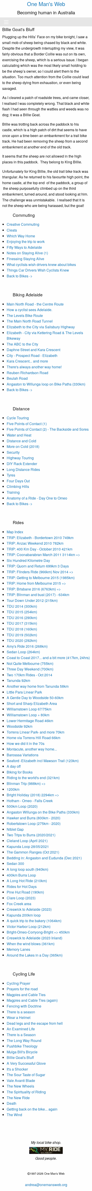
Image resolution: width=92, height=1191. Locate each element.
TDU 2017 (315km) (22, 623)
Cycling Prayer (18, 983)
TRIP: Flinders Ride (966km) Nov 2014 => (40, 571)
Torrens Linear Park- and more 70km (35, 732)
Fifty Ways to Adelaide (24, 247)
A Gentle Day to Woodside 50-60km (35, 697)
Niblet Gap (15, 829)
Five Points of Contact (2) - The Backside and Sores (48, 429)
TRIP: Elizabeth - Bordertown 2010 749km (40, 537)
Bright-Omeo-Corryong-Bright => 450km (38, 932)
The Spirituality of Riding (26, 1091)
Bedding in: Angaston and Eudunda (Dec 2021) (44, 857)
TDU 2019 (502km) (22, 634)
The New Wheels (20, 1086)
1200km (13, 789)
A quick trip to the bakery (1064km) (34, 920)
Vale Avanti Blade (21, 1080)
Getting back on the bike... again (32, 1109)
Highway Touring (20, 457)
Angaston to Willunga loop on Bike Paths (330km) (46, 384)
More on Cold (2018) (23, 446)
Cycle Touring (18, 417)
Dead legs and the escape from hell (35, 1023)
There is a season (21, 1011)
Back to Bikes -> (19, 275)
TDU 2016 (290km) (22, 617)
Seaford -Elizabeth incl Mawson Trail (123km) (43, 760)
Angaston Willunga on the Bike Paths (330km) (43, 812)
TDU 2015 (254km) (22, 611)
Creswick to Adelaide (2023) (29, 909)
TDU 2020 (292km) (22, 640)
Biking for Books (20, 772)
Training (13, 492)
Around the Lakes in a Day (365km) (35, 955)
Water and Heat (19, 435)
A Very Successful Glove (26, 1063)
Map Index (15, 531)
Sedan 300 (15, 863)
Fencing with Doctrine (24, 1006)
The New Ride (18, 1097)
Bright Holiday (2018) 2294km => (33, 794)
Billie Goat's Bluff (20, 1057)
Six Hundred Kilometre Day (28, 560)
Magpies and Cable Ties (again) (32, 1000)
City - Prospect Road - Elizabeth (32, 355)
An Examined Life (21, 1028)
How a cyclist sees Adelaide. (29, 309)
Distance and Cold (21, 440)
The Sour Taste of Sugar (26, 1074)
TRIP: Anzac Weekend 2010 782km (35, 543)
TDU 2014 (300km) (22, 606)
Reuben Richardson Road (27, 372)
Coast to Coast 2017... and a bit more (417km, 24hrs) (48, 657)
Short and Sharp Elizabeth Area (32, 703)
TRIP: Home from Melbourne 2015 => (36, 583)
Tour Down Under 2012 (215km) (32, 600)
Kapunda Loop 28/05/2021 (28, 846)
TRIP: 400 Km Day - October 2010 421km (39, 549)
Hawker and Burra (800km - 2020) (33, 817)
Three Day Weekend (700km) (30, 669)
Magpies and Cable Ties (26, 994)
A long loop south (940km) (27, 869)
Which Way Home (21, 235)
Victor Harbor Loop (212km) (28, 926)
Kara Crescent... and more (27, 361)
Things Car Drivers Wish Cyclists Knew (38, 270)
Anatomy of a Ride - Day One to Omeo (37, 498)
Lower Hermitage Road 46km (30, 720)
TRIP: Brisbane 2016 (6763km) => (34, 589)
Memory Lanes (18, 949)
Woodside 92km (19, 726)
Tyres (11, 475)
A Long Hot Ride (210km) (27, 880)
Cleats (12, 230)
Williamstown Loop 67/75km (29, 709)
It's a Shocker (17, 1069)
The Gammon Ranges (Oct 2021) (33, 852)
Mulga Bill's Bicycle (22, 1051)
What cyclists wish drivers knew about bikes (41, 264)
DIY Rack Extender (22, 463)
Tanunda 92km (18, 680)
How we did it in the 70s (25, 743)
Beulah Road (17, 378)
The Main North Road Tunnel (30, 321)
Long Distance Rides (23, 469)
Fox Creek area (19, 903)
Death (11, 1103)
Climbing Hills (18, 486)
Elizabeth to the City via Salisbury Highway (41, 326)
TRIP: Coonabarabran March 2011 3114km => (43, 554)
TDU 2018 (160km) (22, 629)
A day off (14, 766)
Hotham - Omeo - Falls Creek (30, 800)
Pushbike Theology (22, 1046)
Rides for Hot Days (22, 886)
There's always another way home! (34, 366)
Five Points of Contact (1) (27, 423)
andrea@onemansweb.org (46, 1184)
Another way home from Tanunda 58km (38, 686)
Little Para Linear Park (24, 692)
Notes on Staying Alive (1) (27, 252)
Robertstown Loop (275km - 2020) (34, 823)
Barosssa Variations (22, 754)
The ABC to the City (22, 344)
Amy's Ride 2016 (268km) (27, 646)
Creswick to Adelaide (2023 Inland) (34, 937)
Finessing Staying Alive (25, 258)
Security (13, 452)
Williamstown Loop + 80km (28, 714)
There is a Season (21, 1034)
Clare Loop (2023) (21, 897)
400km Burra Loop (21, 875)
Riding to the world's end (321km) (33, 777)
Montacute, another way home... (32, 749)
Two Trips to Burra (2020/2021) (31, 834)
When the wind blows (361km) (30, 943)
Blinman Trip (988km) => (26, 783)
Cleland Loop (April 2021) (27, 840)
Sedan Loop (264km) (23, 651)
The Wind (14, 1114)
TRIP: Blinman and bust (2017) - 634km (38, 594)
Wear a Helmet (18, 1017)
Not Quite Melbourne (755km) (30, 663)
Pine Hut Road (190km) (25, 892)
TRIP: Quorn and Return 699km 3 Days (38, 566)
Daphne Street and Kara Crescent (33, 349)
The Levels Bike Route (25, 315)
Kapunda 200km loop (24, 915)
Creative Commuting (23, 224)
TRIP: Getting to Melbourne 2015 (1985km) (41, 577)
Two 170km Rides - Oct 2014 (29, 674)
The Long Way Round (24, 1040)
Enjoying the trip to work (26, 241)
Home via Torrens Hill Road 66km (33, 737)
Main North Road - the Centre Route (35, 304)
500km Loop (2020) (22, 806)
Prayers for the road (22, 988)
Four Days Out (18, 480)
